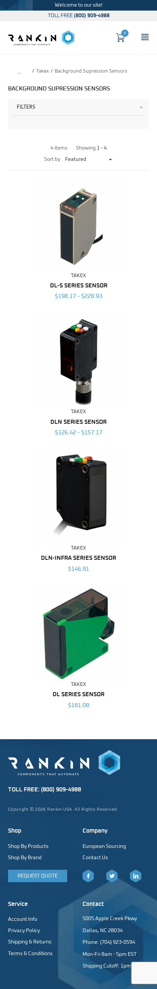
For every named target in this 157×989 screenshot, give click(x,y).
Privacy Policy (24, 930)
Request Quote (38, 876)
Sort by (52, 159)
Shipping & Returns (29, 942)
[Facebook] (88, 876)
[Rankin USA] (41, 37)
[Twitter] (112, 876)
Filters (26, 107)
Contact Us (95, 857)
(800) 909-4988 (92, 15)
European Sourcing (104, 846)
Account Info (22, 919)
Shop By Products (28, 846)
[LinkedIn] (135, 876)
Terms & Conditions (30, 953)
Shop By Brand (25, 857)
